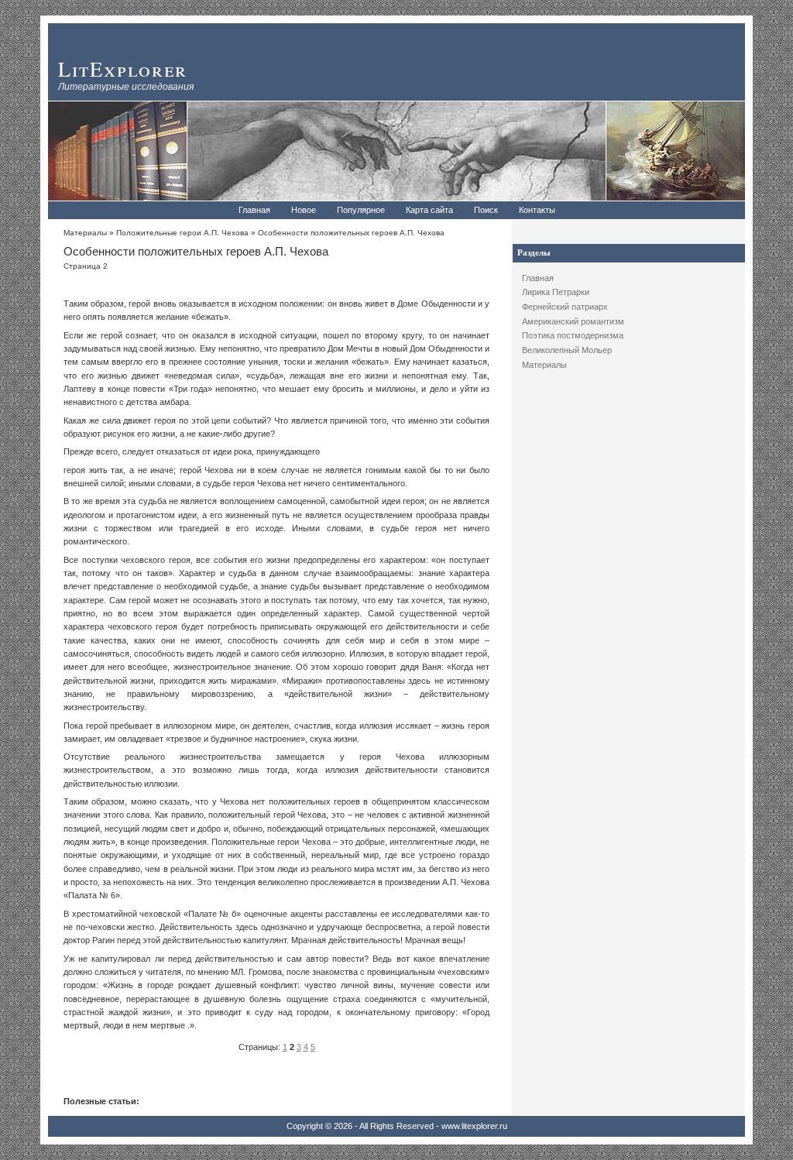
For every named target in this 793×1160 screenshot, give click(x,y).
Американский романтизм (573, 321)
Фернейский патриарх (565, 306)
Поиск (486, 209)
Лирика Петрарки (555, 292)
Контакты (537, 209)
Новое (303, 209)
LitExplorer (122, 68)
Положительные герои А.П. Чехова (182, 232)
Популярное (361, 209)
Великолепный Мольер (567, 350)
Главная (254, 209)
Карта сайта (429, 209)
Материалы (544, 364)
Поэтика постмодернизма (572, 335)
